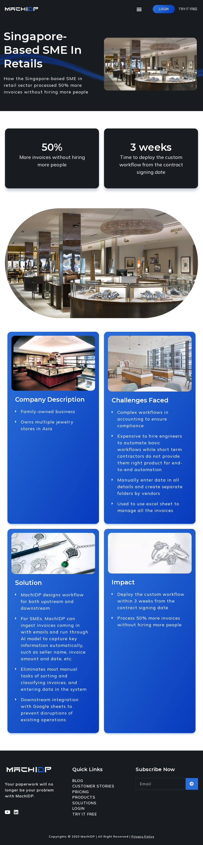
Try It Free (187, 9)
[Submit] (192, 784)
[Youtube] (7, 812)
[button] (139, 9)
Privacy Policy (142, 836)
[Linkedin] (16, 812)
